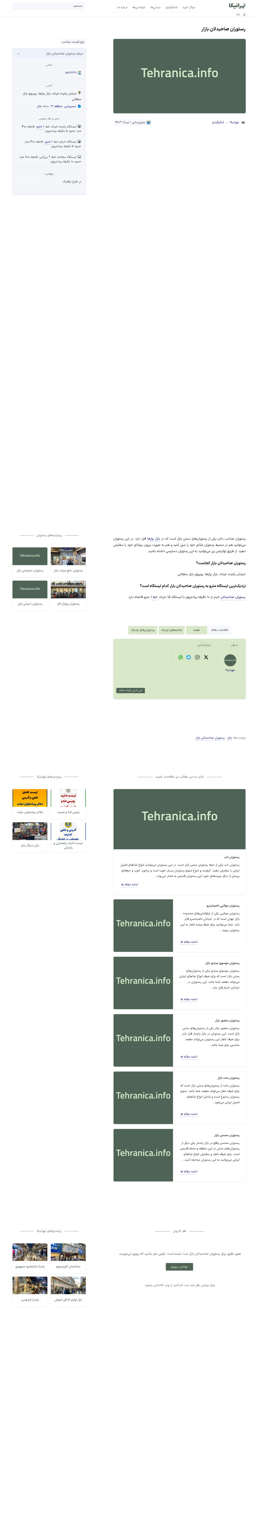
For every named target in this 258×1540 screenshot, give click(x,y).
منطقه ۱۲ (56, 106)
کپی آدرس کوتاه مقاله (130, 690)
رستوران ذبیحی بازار (30, 604)
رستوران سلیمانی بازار (30, 570)
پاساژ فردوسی (30, 1300)
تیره (238, 14)
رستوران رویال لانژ (68, 604)
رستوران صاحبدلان (233, 597)
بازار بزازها (153, 538)
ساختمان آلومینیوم (68, 1266)
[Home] (237, 6)
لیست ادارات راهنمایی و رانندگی (68, 845)
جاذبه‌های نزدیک (171, 630)
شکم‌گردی (218, 122)
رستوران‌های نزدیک (143, 630)
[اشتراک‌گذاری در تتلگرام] (188, 658)
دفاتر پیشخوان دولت (30, 812)
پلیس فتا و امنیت (68, 812)
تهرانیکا (234, 122)
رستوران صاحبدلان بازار (223, 29)
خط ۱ (154, 597)
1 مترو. (40, 126)
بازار (39, 106)
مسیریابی (70, 106)
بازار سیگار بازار (30, 845)
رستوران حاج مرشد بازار (68, 570)
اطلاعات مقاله (219, 630)
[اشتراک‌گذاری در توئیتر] (206, 658)
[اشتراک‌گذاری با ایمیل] (197, 658)
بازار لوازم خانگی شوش (68, 1300)
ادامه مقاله (131, 884)
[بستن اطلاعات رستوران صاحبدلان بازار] (18, 53)
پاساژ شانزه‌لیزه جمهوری (30, 1266)
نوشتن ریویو (179, 1266)
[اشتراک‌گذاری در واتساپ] (180, 658)
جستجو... (77, 6)
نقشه (196, 630)
